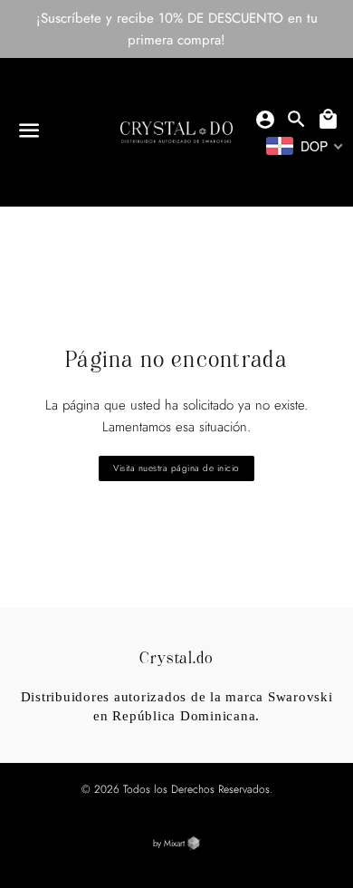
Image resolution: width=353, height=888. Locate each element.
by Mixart (170, 843)
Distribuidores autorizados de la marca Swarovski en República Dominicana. (177, 706)
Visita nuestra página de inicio (176, 468)
